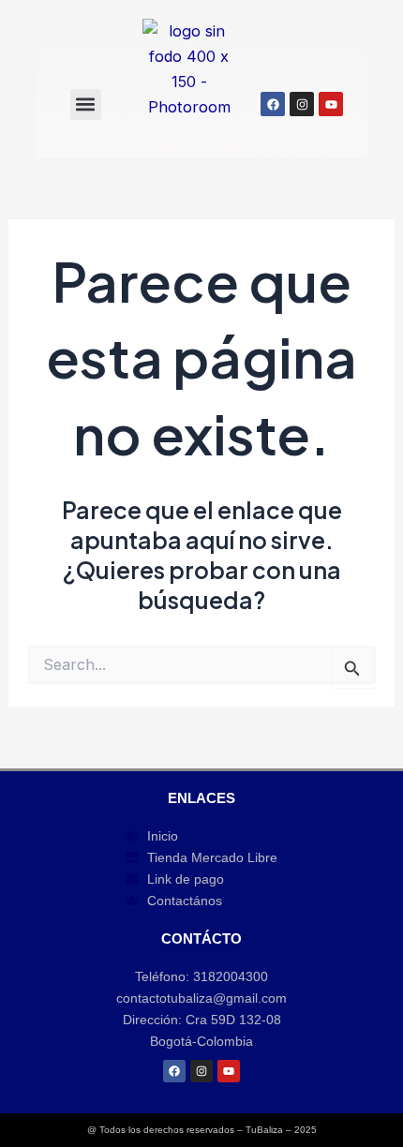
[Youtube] (331, 104)
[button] (85, 104)
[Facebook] (273, 104)
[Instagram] (302, 104)
